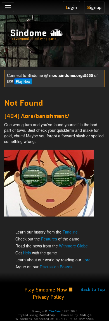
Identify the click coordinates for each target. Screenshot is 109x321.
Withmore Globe (73, 246)
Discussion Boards (56, 266)
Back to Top (92, 289)
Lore (86, 259)
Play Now (23, 81)
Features (49, 239)
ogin (71, 7)
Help (27, 253)
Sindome (28, 32)
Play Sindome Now (46, 289)
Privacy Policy (48, 297)
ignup (94, 7)
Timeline (70, 232)
